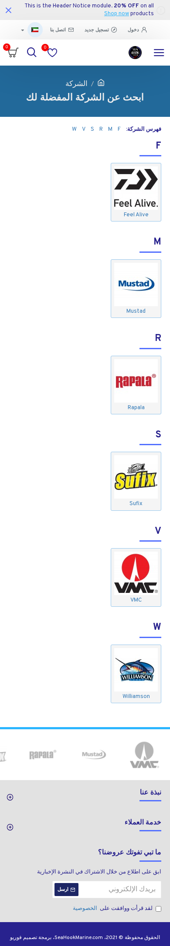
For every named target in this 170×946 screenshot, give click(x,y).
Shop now (116, 13)
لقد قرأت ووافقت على (113, 908)
